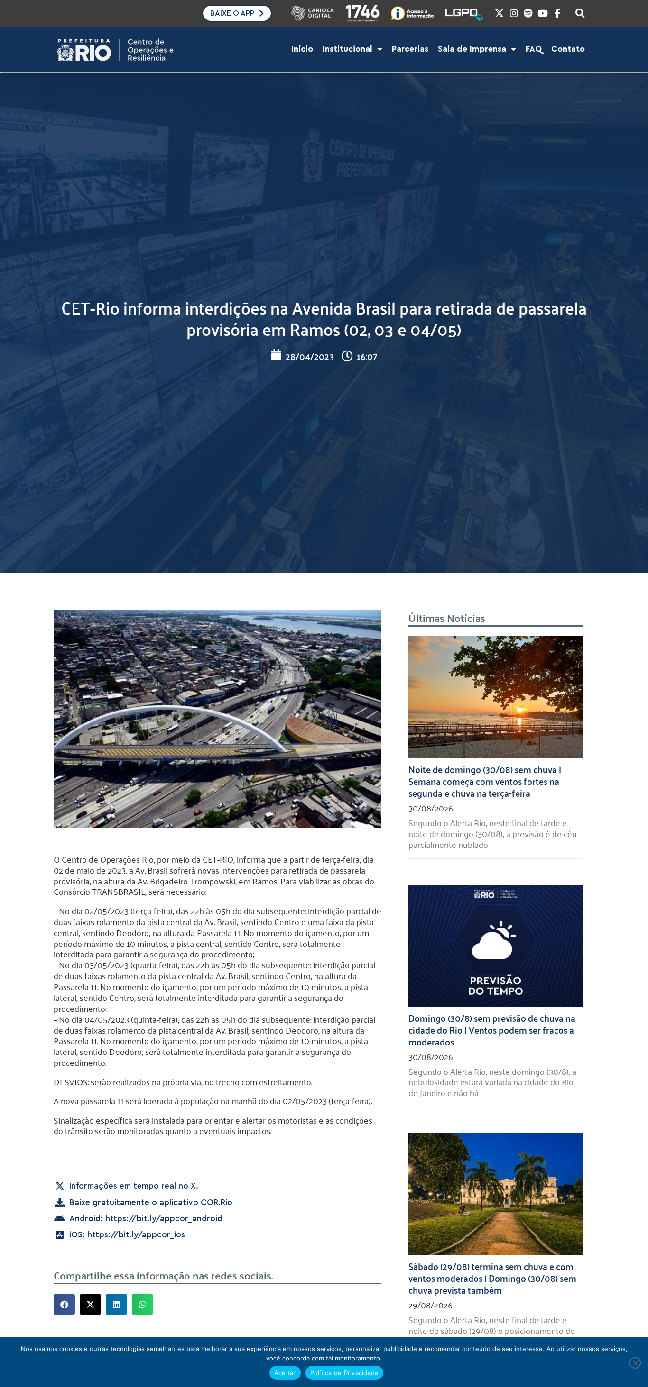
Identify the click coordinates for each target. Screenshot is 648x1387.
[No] (635, 1363)
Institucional (347, 49)
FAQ (534, 49)
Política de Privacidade (344, 1373)
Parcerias (410, 49)
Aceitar (285, 1373)
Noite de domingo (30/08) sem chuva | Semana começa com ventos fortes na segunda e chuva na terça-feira (484, 780)
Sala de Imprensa (472, 49)
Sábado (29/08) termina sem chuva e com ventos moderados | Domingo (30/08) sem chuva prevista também (492, 1277)
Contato (568, 49)
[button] (64, 1304)
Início (302, 49)
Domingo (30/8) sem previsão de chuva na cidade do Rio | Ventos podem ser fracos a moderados (491, 1029)
